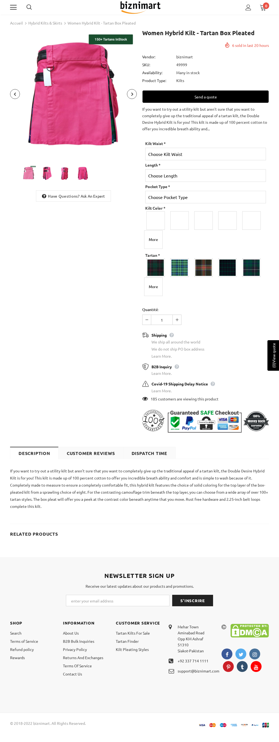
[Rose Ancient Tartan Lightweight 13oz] (179, 268)
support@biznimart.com (198, 670)
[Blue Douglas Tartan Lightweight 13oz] (251, 268)
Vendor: (148, 56)
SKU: (146, 64)
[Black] (155, 220)
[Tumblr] (242, 666)
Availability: (152, 72)
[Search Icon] (34, 7)
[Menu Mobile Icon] (13, 7)
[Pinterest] (228, 666)
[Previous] (15, 94)
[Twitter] (240, 654)
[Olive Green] (227, 220)
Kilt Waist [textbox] (155, 143)
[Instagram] (254, 654)
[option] (73, 94)
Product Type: (154, 80)
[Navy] (251, 220)
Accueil (16, 22)
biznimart (184, 56)
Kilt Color (155, 208)
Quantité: (150, 309)
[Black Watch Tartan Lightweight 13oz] (227, 268)
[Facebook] (227, 654)
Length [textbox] (152, 164)
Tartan (152, 255)
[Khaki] (203, 220)
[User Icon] (248, 7)
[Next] (132, 94)
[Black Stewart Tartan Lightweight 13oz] (203, 268)
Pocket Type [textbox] (157, 186)
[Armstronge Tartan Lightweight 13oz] (155, 268)
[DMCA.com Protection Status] (250, 630)
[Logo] (140, 7)
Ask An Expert (93, 196)
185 (154, 398)
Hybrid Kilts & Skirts (45, 22)
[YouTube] (256, 666)
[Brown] (179, 220)
